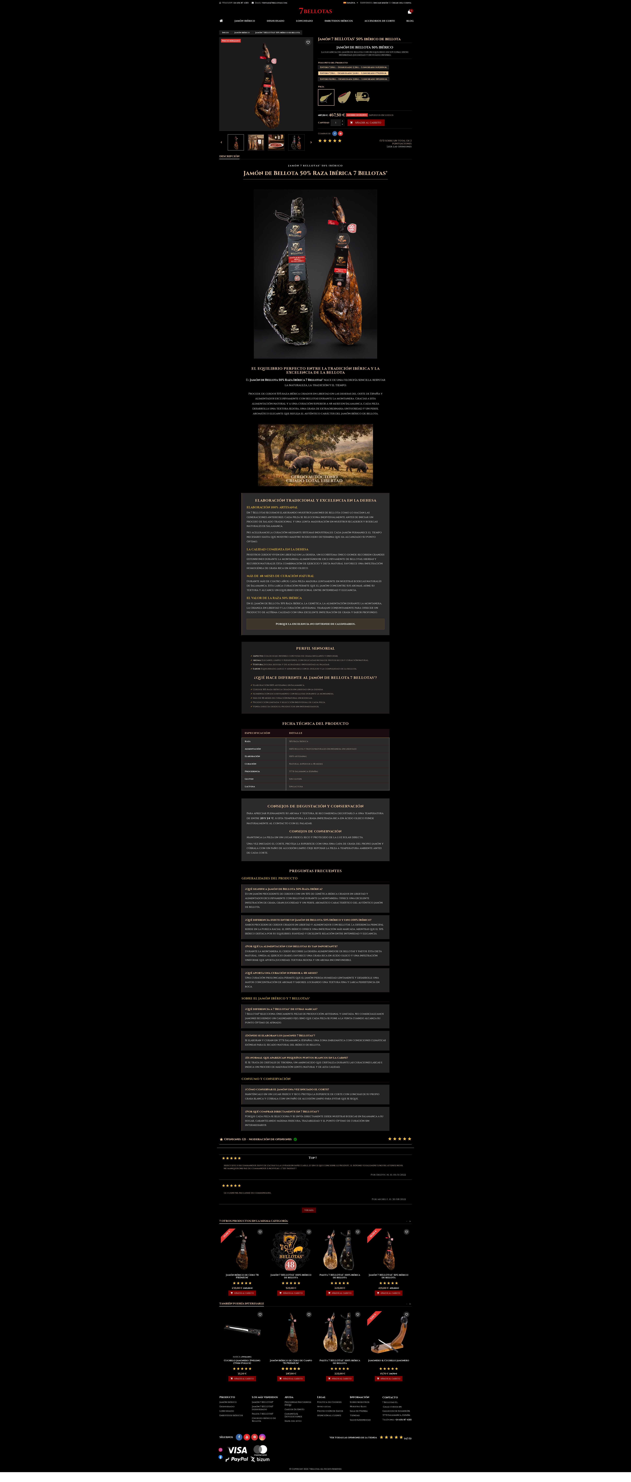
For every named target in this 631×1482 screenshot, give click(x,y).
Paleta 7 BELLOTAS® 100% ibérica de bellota (339, 1276)
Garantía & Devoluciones (293, 1415)
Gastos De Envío (294, 1409)
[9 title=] (297, 1368)
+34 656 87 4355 (241, 2)
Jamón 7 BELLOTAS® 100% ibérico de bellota (290, 1276)
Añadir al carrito (365, 122)
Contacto (390, 1397)
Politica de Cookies (329, 1402)
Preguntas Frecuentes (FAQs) (298, 1403)
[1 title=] (390, 1139)
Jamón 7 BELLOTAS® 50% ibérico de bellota (388, 1276)
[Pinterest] (340, 133)
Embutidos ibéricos (339, 21)
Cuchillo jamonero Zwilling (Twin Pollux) (242, 1362)
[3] (330, 140)
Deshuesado (275, 21)
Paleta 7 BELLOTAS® (262, 1413)
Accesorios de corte (379, 21)
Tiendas (355, 1415)
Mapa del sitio (293, 1421)
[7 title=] (293, 1368)
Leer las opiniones (399, 146)
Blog (410, 21)
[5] (340, 140)
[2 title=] (395, 1139)
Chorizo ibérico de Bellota (264, 1420)
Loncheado (304, 21)
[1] (320, 140)
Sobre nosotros (359, 1402)
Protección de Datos (330, 1411)
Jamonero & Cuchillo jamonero (388, 1360)
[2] (325, 140)
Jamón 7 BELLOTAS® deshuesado (262, 1408)
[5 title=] (410, 1139)
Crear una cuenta (401, 2)
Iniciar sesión (381, 2)
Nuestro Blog (358, 1406)
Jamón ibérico (244, 21)
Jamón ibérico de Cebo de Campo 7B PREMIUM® (291, 1362)
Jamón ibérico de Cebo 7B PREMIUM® (242, 1276)
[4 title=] (405, 1139)
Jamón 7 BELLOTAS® (262, 1402)
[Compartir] (334, 133)
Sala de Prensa (359, 1411)
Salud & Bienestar (360, 1419)
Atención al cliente (329, 1415)
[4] (335, 140)
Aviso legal (324, 1406)
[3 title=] (400, 1139)
